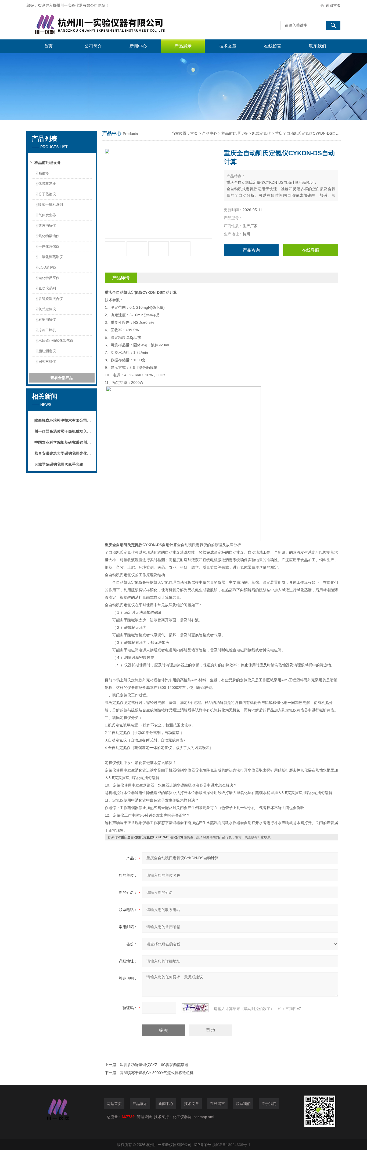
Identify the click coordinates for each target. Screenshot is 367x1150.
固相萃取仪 (47, 361)
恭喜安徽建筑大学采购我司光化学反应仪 (63, 453)
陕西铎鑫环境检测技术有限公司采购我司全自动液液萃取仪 (63, 420)
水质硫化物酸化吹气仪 (55, 341)
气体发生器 (47, 215)
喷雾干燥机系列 (50, 205)
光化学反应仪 (48, 278)
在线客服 (310, 250)
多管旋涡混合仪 (50, 299)
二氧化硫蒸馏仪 (50, 257)
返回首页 (333, 5)
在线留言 (272, 46)
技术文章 (227, 46)
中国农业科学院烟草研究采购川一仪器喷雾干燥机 (63, 442)
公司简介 (93, 46)
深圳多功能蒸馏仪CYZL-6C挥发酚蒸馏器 (154, 1065)
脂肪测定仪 (47, 351)
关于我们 (268, 1103)
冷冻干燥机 (47, 330)
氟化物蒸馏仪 (48, 236)
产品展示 (183, 46)
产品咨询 (251, 250)
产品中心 (209, 133)
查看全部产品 (62, 378)
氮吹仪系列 (47, 288)
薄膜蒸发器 (47, 184)
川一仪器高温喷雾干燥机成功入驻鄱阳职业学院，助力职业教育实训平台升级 (63, 431)
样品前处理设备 (47, 162)
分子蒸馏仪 (47, 194)
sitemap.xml (204, 1117)
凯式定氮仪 (47, 309)
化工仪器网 (182, 1117)
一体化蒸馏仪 (48, 246)
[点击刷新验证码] (195, 1007)
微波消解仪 (47, 225)
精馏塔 (43, 173)
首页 (48, 46)
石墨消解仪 (47, 320)
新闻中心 (138, 46)
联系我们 (317, 46)
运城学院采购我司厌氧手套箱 (58, 464)
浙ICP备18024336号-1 (231, 1144)
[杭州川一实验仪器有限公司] (107, 25)
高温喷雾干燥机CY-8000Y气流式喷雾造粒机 (156, 1073)
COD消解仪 (47, 267)
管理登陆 (144, 1117)
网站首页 (114, 1103)
